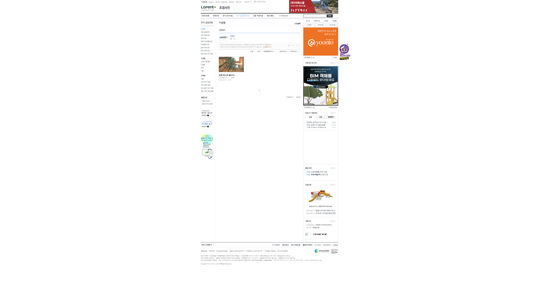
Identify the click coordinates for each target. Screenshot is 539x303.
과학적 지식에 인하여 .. (324, 225)
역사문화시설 (207, 44)
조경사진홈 (206, 16)
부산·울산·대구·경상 (207, 88)
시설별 (207, 29)
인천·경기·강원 (207, 82)
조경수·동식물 (207, 61)
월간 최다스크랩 (207, 104)
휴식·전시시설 (227, 16)
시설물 (207, 64)
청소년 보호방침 (283, 251)
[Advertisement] (321, 147)
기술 (207, 71)
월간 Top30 (207, 101)
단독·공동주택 (207, 32)
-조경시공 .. (320, 174)
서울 (207, 79)
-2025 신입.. (319, 172)
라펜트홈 (204, 2)
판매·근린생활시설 (207, 41)
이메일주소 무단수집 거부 (254, 251)
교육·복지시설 (207, 50)
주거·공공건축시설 (242, 16)
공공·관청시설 (207, 47)
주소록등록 (276, 245)
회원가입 (317, 21)
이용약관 (211, 251)
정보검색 (234, 39)
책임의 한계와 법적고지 (236, 251)
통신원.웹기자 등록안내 (207, 113)
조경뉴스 (211, 2)
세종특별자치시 (268, 51)
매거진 (217, 2)
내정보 (326, 21)
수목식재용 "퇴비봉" (320, 234)
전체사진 (216, 16)
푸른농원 (315, 228)
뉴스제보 (318, 245)
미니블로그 (231, 39)
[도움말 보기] (267, 47)
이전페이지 (289, 97)
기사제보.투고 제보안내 (207, 124)
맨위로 (298, 97)
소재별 (207, 58)
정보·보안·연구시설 (207, 54)
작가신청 (332, 25)
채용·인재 (224, 2)
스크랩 (309, 25)
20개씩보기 (293, 51)
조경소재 (231, 2)
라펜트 (232, 36)
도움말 (334, 21)
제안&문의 (327, 245)
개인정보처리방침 (222, 251)
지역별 (207, 75)
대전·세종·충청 (207, 85)
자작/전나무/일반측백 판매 (326, 213)
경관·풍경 (270, 16)
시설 (251, 51)
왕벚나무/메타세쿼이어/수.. (326, 211)
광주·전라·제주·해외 (207, 92)
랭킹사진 (207, 97)
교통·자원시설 (258, 16)
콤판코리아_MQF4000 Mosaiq (320, 206)
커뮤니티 (238, 2)
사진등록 (297, 24)
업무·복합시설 (207, 35)
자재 (207, 67)
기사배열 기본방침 (270, 251)
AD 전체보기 (308, 57)
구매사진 (320, 25)
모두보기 (247, 2)
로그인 (308, 21)
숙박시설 (207, 38)
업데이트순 (282, 51)
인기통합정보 (284, 16)
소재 (258, 51)
